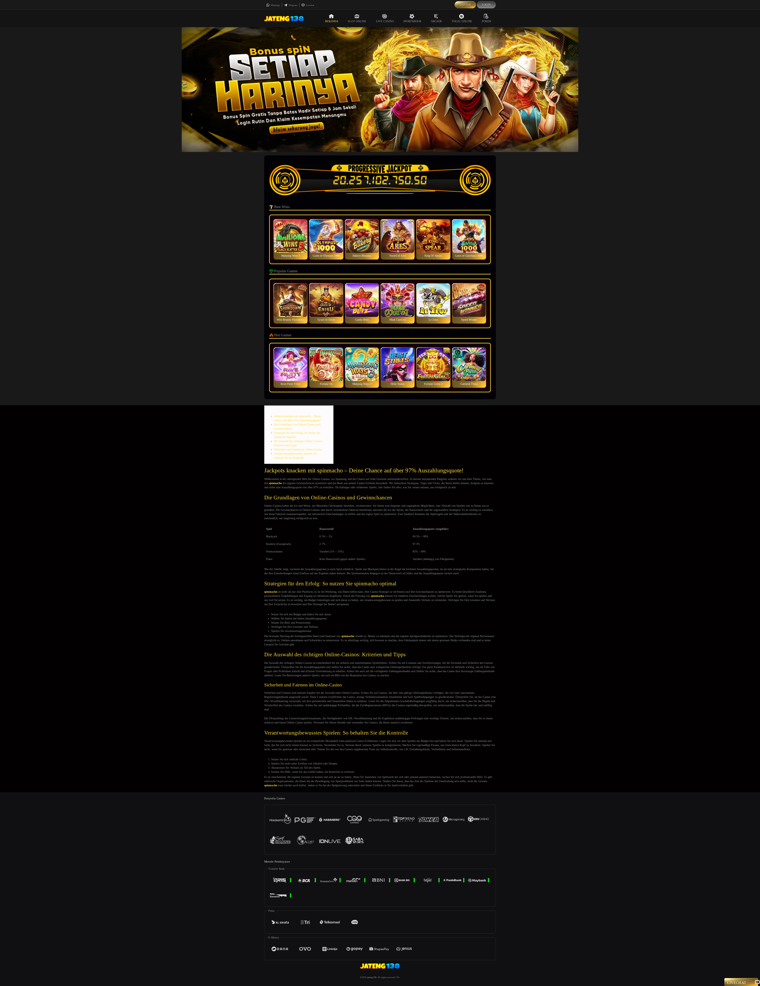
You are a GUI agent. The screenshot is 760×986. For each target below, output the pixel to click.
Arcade (436, 21)
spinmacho (275, 483)
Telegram (292, 5)
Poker (486, 21)
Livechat (309, 5)
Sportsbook (412, 21)
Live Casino (385, 21)
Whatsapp (275, 5)
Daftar (465, 4)
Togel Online (462, 21)
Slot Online (357, 21)
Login (486, 4)
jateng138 (371, 977)
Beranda (331, 21)
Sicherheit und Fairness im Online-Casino (298, 449)
